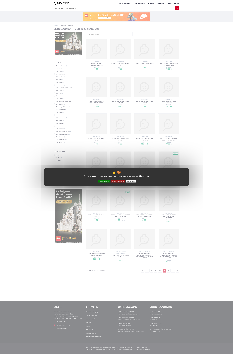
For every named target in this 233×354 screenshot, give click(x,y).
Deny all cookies (118, 181)
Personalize (131, 181)
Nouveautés (160, 3)
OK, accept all (104, 181)
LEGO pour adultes (139, 3)
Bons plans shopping (125, 3)
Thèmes (169, 3)
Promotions (151, 3)
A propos (176, 3)
